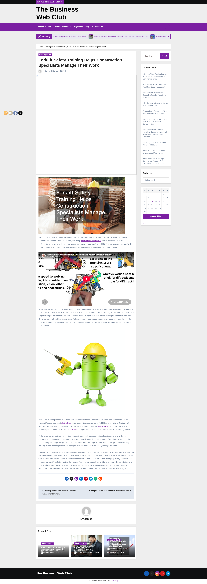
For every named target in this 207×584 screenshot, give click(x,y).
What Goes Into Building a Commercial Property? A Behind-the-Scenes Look (53, 549)
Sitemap (115, 581)
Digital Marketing (81, 27)
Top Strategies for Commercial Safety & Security (83, 549)
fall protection (73, 429)
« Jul (145, 223)
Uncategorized (45, 55)
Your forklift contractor (91, 241)
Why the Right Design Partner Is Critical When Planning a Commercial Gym (155, 76)
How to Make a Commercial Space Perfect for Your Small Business (155, 95)
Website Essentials (63, 27)
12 (152, 201)
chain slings (66, 423)
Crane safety (104, 426)
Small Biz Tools (44, 27)
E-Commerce (97, 27)
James (47, 71)
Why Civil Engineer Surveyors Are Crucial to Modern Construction (155, 121)
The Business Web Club (54, 573)
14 (159, 201)
